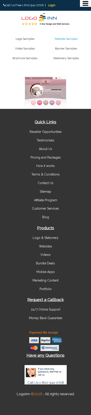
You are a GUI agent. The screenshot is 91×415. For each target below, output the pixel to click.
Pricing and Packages (45, 157)
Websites (45, 246)
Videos (45, 254)
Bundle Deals (45, 263)
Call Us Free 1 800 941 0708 (25, 5)
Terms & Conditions (45, 174)
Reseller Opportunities (46, 131)
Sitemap (45, 191)
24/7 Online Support (45, 309)
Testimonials (45, 140)
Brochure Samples (25, 58)
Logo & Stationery (46, 237)
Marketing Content (45, 280)
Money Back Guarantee (45, 318)
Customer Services (45, 208)
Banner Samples (66, 48)
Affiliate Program (45, 200)
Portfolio (46, 289)
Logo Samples (25, 38)
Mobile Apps (45, 272)
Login (51, 5)
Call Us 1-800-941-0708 (45, 383)
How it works (45, 166)
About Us (45, 149)
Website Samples (66, 38)
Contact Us (45, 183)
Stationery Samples (66, 58)
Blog (45, 217)
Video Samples (25, 48)
